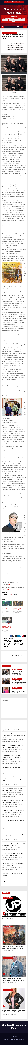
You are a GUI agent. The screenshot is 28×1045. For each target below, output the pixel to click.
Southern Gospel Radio (20, 20)
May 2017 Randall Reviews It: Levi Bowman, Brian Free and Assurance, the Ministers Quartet (6, 626)
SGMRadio (11, 42)
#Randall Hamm (19, 47)
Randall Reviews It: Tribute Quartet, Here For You (6, 608)
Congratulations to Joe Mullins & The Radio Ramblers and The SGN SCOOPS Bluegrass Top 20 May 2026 (13, 834)
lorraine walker (5, 20)
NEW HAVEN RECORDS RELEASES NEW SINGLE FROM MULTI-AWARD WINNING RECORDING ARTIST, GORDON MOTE (12, 790)
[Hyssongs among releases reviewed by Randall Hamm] (18, 603)
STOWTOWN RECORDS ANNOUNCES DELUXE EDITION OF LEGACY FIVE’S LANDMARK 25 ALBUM (11, 757)
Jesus (13, 21)
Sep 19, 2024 (6, 982)
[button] (21, 26)
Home (5, 1039)
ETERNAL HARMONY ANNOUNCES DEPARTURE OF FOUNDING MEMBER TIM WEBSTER (13, 980)
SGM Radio (21, 674)
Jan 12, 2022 (15, 683)
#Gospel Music (11, 45)
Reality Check (17, 1042)
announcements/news (7, 897)
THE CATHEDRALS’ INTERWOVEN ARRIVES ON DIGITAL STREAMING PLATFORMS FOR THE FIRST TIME (13, 822)
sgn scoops (11, 20)
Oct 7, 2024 (6, 919)
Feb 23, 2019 (15, 692)
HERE (16, 579)
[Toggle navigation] (18, 27)
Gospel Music (5, 18)
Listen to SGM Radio (20, 1039)
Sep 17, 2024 (6, 1014)
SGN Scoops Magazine (12, 32)
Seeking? (10, 1042)
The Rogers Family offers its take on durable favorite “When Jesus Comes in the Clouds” (13, 735)
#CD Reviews (20, 43)
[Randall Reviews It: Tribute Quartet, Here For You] (7, 603)
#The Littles (10, 49)
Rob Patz (21, 692)
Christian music (21, 18)
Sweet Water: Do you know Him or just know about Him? (18, 691)
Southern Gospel (13, 18)
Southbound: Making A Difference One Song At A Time (19, 682)
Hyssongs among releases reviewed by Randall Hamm (17, 608)
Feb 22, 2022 (15, 674)
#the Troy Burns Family (18, 49)
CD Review (4, 32)
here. (9, 574)
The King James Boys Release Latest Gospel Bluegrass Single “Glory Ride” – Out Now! (13, 948)
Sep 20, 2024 (6, 950)
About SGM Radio (11, 1039)
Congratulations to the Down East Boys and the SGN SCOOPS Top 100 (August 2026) (12, 779)
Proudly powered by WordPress (10, 1035)
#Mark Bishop (18, 45)
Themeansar (14, 1036)
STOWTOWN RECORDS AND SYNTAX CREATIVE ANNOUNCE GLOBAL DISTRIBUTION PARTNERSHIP (11, 724)
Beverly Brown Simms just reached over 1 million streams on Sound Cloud (14, 1011)
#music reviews (11, 47)
